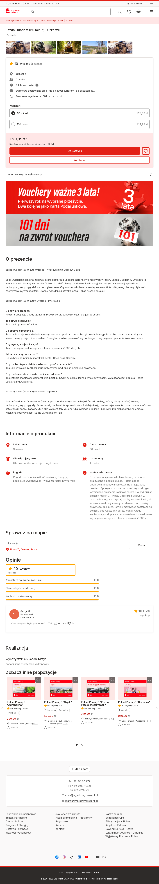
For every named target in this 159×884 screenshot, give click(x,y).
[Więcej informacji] (37, 85)
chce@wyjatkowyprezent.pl (81, 795)
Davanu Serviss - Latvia (119, 828)
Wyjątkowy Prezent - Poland (122, 836)
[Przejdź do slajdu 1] (77, 745)
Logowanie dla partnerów (21, 814)
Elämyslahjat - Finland (118, 821)
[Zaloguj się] (120, 12)
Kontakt (59, 828)
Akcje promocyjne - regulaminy (74, 817)
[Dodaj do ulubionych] (146, 151)
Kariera (59, 825)
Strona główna (12, 20)
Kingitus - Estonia (115, 825)
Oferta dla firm (14, 821)
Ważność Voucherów (18, 832)
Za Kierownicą (29, 20)
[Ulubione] (129, 12)
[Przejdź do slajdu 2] (82, 745)
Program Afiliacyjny (17, 825)
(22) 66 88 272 (81, 781)
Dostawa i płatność (17, 828)
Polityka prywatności (69, 872)
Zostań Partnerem (16, 817)
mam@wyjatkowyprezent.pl (81, 800)
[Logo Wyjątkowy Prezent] (14, 11)
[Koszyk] (138, 12)
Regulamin (61, 821)
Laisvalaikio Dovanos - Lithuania (124, 832)
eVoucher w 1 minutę (67, 814)
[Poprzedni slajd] (3, 708)
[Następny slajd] (156, 708)
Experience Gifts (115, 817)
